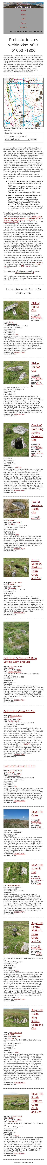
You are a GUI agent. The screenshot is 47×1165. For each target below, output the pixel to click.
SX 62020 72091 (16, 1116)
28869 (11, 322)
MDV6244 (39, 379)
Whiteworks (12, 588)
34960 (39, 953)
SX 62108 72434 (16, 1033)
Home (23, 10)
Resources (23, 27)
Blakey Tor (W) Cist (35, 366)
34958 (19, 1120)
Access (23, 23)
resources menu (37, 262)
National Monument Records (13, 220)
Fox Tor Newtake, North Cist (37, 507)
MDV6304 (39, 949)
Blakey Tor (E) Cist (35, 306)
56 (20, 467)
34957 (39, 827)
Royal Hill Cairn (37, 813)
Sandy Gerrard (23, 218)
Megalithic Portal (34, 218)
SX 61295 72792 (36, 877)
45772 (39, 382)
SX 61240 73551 (36, 376)
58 (16, 786)
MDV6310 (39, 823)
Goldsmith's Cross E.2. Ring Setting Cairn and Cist (20, 659)
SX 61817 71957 (36, 821)
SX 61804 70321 (16, 666)
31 (16, 334)
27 (16, 467)
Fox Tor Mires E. (13, 721)
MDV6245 (39, 318)
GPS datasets (25, 266)
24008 (19, 586)
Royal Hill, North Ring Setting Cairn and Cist (37, 1019)
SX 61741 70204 (16, 770)
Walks (23, 14)
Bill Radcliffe (12, 218)
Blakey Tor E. (12, 324)
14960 (39, 451)
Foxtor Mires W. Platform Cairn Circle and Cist (36, 569)
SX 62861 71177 (35, 518)
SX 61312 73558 (36, 316)
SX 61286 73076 (36, 445)
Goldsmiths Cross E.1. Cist (19, 711)
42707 (19, 670)
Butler (5, 218)
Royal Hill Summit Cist (37, 868)
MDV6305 (11, 1034)
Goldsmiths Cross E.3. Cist (19, 766)
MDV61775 (11, 717)
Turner (39, 216)
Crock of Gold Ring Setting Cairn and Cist (37, 432)
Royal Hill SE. (12, 1122)
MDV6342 (11, 668)
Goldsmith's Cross (14, 776)
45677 (19, 522)
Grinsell (33, 216)
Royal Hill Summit (14, 885)
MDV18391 (39, 880)
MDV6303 (11, 520)
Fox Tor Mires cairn (14, 672)
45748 (19, 774)
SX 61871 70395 (16, 716)
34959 (19, 1036)
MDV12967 (11, 584)
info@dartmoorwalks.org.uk (24, 273)
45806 (19, 719)
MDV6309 (11, 1118)
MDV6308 (39, 448)
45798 (39, 884)
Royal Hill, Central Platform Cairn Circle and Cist (37, 932)
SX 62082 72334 (36, 947)
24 (16, 535)
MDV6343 (11, 772)
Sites (23, 19)
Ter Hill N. (11, 524)
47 (18, 334)
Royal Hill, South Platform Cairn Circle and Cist (37, 1103)
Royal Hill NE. (12, 1038)
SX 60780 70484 (16, 583)
